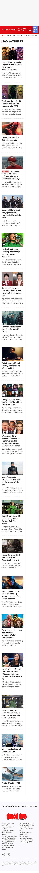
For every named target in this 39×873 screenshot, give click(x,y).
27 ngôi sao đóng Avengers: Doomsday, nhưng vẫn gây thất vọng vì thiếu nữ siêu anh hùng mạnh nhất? (11, 441)
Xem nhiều (13, 35)
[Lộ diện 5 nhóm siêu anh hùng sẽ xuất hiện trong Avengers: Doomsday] (12, 240)
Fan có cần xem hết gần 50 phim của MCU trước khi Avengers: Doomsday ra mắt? (11, 66)
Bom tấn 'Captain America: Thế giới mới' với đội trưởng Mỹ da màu (11, 481)
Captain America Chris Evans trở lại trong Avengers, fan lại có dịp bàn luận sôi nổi (11, 595)
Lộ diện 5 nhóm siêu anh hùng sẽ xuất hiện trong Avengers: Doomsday (11, 253)
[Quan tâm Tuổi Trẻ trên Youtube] (3, 854)
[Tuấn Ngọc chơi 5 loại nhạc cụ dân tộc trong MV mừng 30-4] (12, 354)
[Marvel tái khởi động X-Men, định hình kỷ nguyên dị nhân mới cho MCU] (12, 201)
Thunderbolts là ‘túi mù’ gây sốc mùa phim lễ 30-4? (11, 329)
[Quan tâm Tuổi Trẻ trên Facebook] (8, 854)
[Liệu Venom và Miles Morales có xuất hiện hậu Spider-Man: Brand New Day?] (12, 162)
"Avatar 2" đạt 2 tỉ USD (11, 783)
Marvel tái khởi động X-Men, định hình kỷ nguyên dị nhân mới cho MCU (11, 214)
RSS (30, 842)
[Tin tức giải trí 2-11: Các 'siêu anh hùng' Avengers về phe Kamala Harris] (12, 621)
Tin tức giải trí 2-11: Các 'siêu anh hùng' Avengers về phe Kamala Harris (12, 634)
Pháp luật (34, 35)
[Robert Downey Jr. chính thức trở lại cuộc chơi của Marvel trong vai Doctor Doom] (12, 701)
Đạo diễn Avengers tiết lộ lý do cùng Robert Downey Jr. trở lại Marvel (11, 520)
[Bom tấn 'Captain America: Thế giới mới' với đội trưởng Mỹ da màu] (12, 468)
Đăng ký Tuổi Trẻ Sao (35, 29)
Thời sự (23, 35)
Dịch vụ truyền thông (26, 838)
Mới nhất (6, 35)
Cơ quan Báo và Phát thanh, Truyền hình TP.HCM (8, 847)
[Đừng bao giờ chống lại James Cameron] (12, 740)
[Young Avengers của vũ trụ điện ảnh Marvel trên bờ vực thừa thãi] (12, 390)
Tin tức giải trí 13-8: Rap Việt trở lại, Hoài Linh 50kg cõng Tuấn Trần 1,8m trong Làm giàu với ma (12, 674)
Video (18, 35)
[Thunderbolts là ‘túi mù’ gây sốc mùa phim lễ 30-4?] (12, 318)
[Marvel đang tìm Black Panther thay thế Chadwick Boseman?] (12, 546)
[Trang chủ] (2, 35)
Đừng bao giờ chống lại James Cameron (11, 750)
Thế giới (28, 35)
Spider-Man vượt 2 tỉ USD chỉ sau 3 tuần (10, 138)
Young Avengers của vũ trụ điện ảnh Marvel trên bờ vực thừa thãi (12, 402)
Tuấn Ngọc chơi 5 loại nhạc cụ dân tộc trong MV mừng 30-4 (11, 365)
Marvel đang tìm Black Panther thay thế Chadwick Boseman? (11, 557)
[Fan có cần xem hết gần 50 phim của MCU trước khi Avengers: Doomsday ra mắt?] (12, 53)
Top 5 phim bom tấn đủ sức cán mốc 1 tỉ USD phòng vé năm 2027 (11, 103)
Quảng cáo (24, 29)
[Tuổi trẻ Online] (16, 816)
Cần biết (19, 29)
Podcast (6, 29)
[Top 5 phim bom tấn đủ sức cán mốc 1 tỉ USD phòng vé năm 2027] (12, 92)
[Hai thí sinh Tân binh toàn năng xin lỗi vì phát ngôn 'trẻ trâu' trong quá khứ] (12, 279)
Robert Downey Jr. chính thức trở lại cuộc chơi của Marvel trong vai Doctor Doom (11, 714)
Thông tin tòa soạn (7, 844)
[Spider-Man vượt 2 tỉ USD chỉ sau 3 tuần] (12, 128)
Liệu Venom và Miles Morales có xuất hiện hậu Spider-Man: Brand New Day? (11, 175)
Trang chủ (5, 806)
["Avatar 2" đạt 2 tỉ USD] (12, 774)
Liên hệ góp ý (24, 842)
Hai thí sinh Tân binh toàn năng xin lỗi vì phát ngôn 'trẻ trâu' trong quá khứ (11, 292)
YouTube (13, 29)
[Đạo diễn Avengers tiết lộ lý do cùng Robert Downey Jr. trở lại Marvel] (12, 507)
